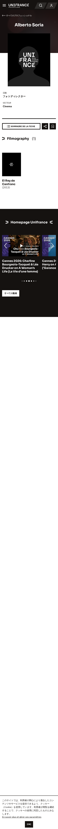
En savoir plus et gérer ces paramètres (21, 816)
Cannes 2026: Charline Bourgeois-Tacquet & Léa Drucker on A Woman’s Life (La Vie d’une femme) (20, 266)
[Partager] (45, 126)
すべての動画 (10, 293)
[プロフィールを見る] (51, 6)
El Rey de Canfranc (8, 182)
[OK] (29, 824)
